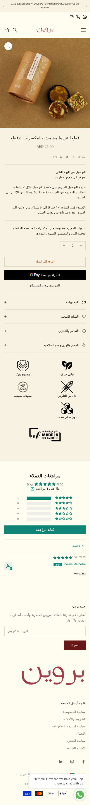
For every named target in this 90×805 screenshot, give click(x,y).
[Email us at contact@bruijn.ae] (72, 17)
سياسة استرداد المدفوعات (69, 726)
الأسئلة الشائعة (76, 748)
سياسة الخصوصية (74, 712)
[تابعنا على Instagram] (72, 762)
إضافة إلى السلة (45, 262)
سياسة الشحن (76, 741)
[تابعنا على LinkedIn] (61, 762)
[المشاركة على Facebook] (73, 157)
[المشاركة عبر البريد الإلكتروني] (55, 157)
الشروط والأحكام (75, 719)
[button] (64, 498)
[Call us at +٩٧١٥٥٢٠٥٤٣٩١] (78, 17)
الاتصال (81, 734)
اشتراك (74, 645)
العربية (23, 774)
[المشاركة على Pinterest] (61, 157)
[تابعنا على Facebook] (83, 762)
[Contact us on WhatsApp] (85, 17)
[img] (62, 558)
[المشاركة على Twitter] (67, 157)
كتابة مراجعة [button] (45, 529)
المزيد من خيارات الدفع (45, 285)
